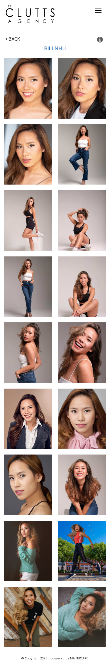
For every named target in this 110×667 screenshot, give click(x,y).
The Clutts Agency (30, 14)
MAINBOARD (79, 658)
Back (13, 39)
